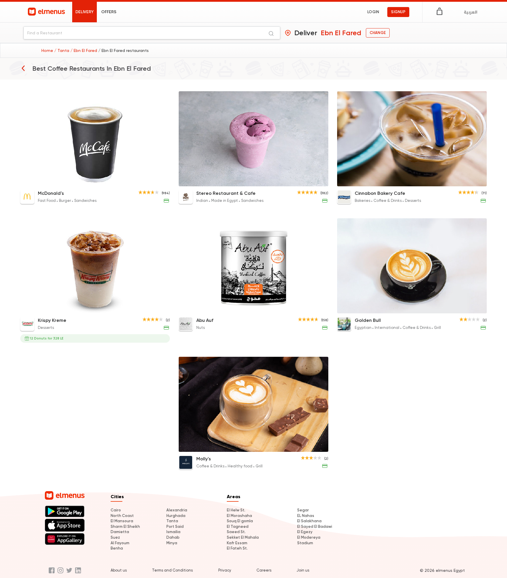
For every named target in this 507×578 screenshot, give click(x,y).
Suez (115, 537)
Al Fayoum (120, 543)
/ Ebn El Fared (84, 50)
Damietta (120, 532)
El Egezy (304, 532)
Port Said (175, 526)
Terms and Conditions (172, 570)
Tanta (172, 521)
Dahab (173, 537)
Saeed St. (236, 532)
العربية (470, 12)
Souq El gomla (240, 521)
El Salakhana (309, 521)
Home (47, 50)
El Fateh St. (237, 548)
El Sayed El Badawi (314, 526)
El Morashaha (239, 515)
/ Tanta (62, 50)
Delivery (84, 11)
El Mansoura (122, 521)
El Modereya (308, 537)
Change (378, 33)
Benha (117, 548)
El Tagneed (238, 526)
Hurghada (175, 515)
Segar (303, 510)
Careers (263, 570)
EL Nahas (305, 515)
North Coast (122, 515)
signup (398, 12)
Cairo (116, 510)
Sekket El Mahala (243, 537)
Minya (171, 543)
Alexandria (176, 510)
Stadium (305, 543)
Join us (303, 570)
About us (119, 570)
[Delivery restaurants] (23, 68)
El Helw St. (236, 510)
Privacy (224, 570)
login (373, 12)
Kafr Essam (237, 543)
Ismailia (173, 532)
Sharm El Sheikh (125, 526)
